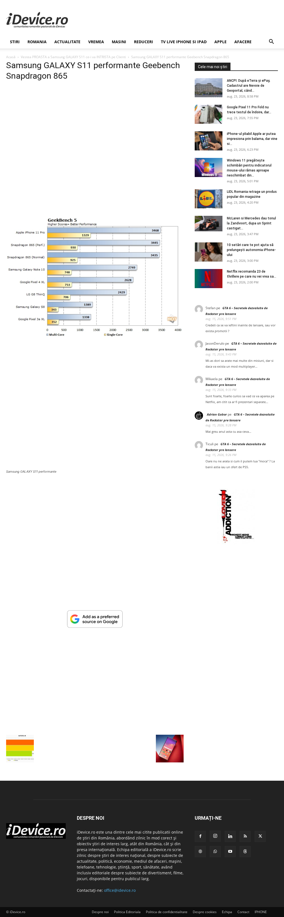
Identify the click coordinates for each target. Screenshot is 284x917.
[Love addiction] (236, 542)
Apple (220, 41)
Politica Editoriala (127, 912)
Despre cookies (205, 912)
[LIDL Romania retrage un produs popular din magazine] (208, 198)
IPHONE (261, 912)
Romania (37, 41)
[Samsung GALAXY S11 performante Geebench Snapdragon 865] (95, 336)
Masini (119, 41)
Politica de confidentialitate (166, 912)
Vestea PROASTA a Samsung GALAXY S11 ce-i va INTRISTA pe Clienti (73, 57)
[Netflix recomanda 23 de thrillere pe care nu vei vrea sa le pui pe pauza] (208, 278)
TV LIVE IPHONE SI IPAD (184, 41)
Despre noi (100, 912)
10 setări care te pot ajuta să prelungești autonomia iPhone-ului (251, 250)
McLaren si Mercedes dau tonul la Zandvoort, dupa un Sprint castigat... (251, 223)
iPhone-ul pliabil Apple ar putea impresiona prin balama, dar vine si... (252, 139)
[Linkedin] (230, 836)
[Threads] (245, 851)
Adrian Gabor (217, 414)
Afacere (243, 41)
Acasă (11, 57)
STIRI (15, 41)
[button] (271, 42)
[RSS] (245, 836)
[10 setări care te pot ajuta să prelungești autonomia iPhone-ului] (208, 252)
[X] (260, 836)
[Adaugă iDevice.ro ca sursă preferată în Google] (95, 626)
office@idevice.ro (120, 890)
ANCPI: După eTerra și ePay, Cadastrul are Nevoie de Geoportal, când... (248, 86)
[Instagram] (215, 836)
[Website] (200, 851)
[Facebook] (200, 836)
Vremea (96, 41)
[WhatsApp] (215, 851)
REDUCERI (143, 41)
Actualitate (67, 41)
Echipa (227, 912)
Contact (243, 912)
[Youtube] (230, 851)
